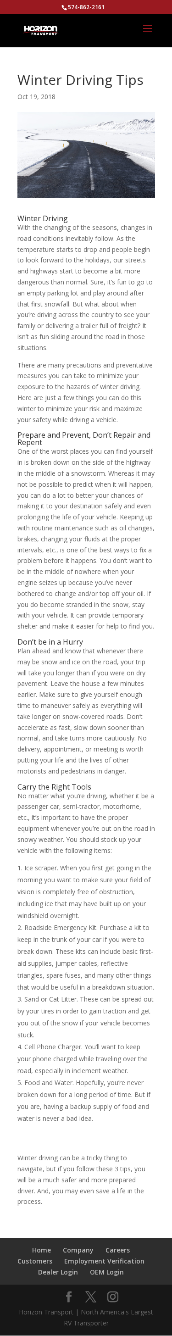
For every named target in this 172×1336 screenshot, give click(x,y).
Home (41, 1250)
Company (78, 1250)
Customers (34, 1261)
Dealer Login (58, 1272)
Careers (117, 1250)
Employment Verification (104, 1261)
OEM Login (107, 1272)
